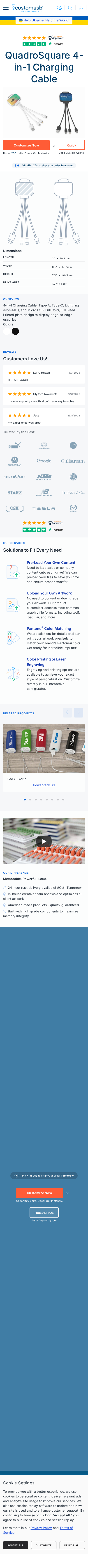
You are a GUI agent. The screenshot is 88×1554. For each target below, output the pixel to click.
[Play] (44, 841)
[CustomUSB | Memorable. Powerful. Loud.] (27, 8)
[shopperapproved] (44, 37)
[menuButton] (6, 8)
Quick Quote (71, 146)
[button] (59, 7)
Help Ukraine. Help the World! (46, 20)
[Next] (78, 713)
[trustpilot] (44, 44)
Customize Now (26, 145)
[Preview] (67, 713)
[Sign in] (81, 8)
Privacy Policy (41, 1528)
